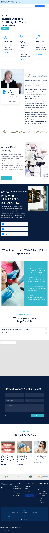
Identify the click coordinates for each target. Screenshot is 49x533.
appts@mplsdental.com (11, 518)
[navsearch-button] (42, 2)
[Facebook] (45, 2)
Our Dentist (27, 486)
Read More (7, 52)
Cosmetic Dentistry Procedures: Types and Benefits (40, 458)
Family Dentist (16, 495)
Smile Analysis (16, 490)
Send (37, 415)
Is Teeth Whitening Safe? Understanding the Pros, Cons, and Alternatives (7, 459)
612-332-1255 (26, 519)
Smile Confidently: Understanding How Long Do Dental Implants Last (23, 459)
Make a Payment (40, 5)
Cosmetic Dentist (16, 493)
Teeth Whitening (16, 491)
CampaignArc (8, 530)
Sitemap (47, 528)
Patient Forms (28, 490)
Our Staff (27, 488)
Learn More (5, 26)
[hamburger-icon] (31, 6)
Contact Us (27, 491)
